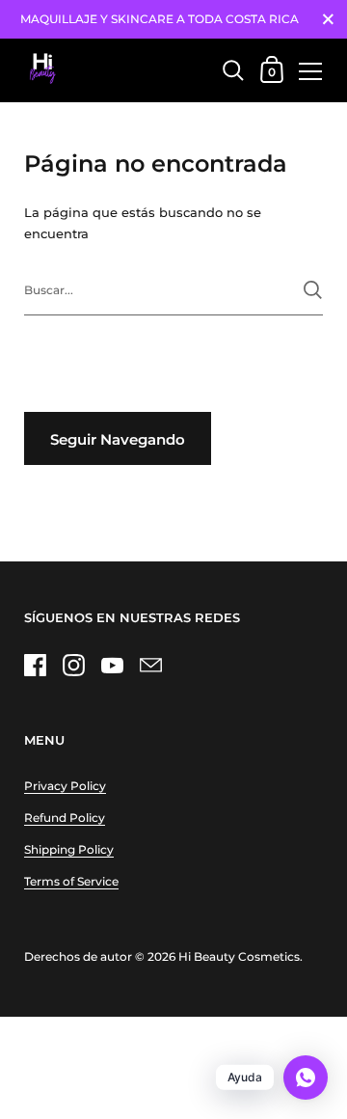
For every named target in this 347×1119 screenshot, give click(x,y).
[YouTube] (112, 664)
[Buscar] (313, 290)
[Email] (150, 664)
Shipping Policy (69, 849)
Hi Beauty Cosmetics (239, 956)
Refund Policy (64, 817)
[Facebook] (34, 664)
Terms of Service (71, 881)
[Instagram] (73, 664)
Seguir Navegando (117, 439)
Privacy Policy (65, 785)
